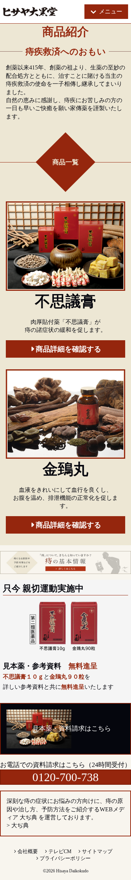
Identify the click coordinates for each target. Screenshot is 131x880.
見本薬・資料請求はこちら (71, 728)
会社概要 (27, 851)
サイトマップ (97, 851)
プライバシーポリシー (65, 858)
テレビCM (59, 851)
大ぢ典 (20, 825)
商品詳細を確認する (68, 349)
